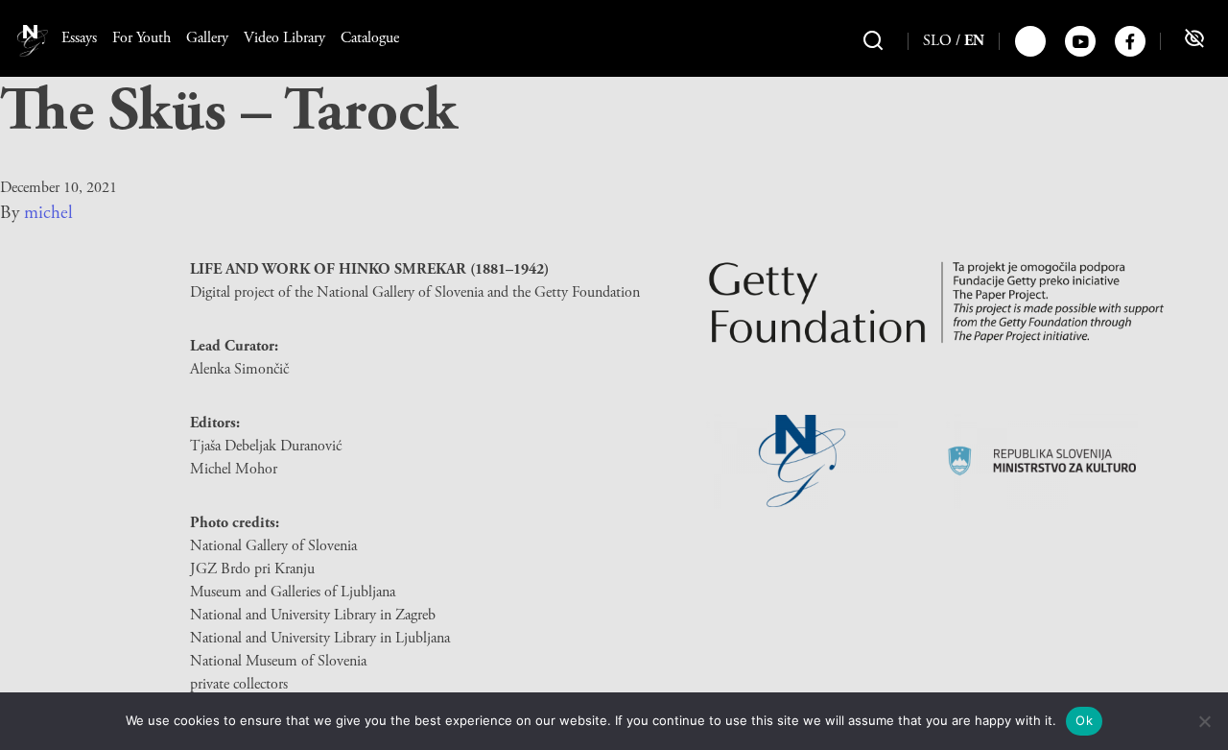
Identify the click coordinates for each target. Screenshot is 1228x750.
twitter (1030, 41)
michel (48, 213)
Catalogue (370, 38)
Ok (1084, 720)
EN (974, 41)
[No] (1204, 721)
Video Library (284, 38)
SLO (937, 41)
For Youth (141, 38)
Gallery (207, 38)
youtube (1080, 41)
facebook (1130, 41)
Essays (79, 38)
